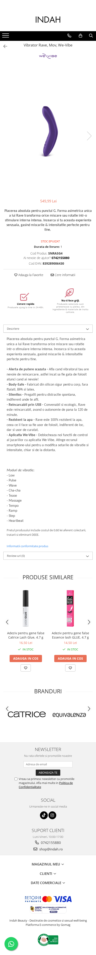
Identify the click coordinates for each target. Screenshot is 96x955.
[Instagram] (52, 815)
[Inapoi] (3, 46)
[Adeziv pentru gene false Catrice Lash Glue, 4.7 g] (26, 608)
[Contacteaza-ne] (69, 35)
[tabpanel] (48, 131)
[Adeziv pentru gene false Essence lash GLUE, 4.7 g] (70, 608)
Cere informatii (64, 275)
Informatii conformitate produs (27, 546)
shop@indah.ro (50, 849)
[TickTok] (44, 815)
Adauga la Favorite (30, 275)
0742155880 (50, 842)
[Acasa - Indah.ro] (48, 20)
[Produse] (6, 36)
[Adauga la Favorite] (26, 668)
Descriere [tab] (13, 329)
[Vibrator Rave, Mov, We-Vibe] (48, 131)
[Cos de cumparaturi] (80, 35)
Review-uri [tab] (16, 556)
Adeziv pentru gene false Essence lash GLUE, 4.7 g (70, 635)
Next (89, 136)
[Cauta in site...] (91, 35)
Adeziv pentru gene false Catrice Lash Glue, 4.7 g (25, 635)
